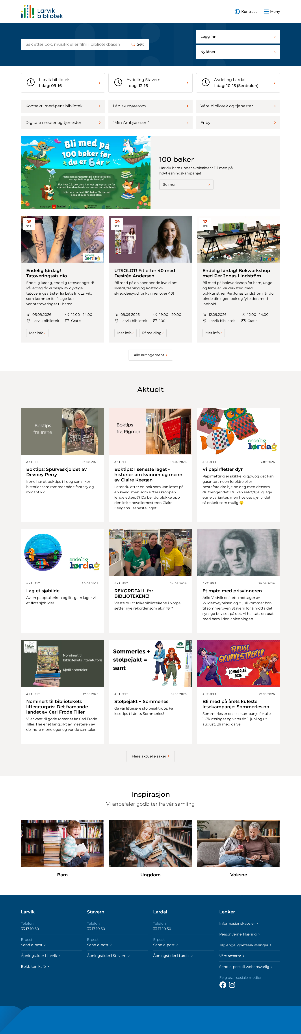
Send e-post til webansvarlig (244, 967)
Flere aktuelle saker (149, 756)
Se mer (169, 184)
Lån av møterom (129, 106)
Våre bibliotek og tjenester (227, 106)
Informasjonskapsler (237, 923)
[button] (246, 11)
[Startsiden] (42, 11)
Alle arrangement (149, 355)
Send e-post (32, 945)
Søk (140, 44)
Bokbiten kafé (34, 966)
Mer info (36, 333)
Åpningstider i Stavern (107, 956)
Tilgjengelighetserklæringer (244, 945)
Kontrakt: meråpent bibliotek (54, 106)
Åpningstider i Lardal (171, 956)
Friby (205, 122)
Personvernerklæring (238, 934)
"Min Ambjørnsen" (131, 122)
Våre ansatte (230, 956)
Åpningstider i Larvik (39, 956)
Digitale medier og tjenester (53, 122)
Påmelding (152, 333)
